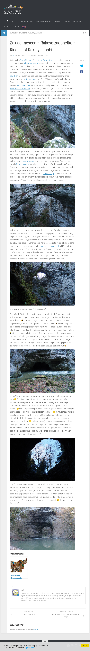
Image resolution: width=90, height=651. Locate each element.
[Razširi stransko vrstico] (4, 33)
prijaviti (35, 630)
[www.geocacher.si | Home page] (15, 9)
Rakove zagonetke (23, 164)
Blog (12, 33)
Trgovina (57, 21)
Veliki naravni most (24, 85)
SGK (13, 56)
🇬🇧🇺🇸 (24, 27)
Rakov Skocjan (48, 173)
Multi (17, 33)
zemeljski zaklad (28, 161)
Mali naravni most (30, 79)
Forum (14, 21)
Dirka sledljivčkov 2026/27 (73, 21)
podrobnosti (31, 647)
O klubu (6, 27)
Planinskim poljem (31, 63)
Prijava (16, 27)
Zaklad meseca (27, 33)
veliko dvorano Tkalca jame (20, 88)
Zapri (85, 645)
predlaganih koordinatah (50, 246)
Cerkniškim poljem (45, 60)
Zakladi (38, 33)
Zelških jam (14, 76)
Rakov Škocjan (25, 60)
